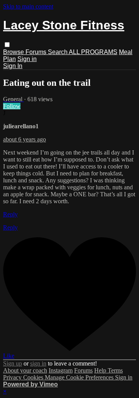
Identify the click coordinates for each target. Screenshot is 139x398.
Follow (11, 106)
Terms (115, 370)
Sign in (27, 59)
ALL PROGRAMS (93, 52)
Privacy (13, 377)
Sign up (12, 363)
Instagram (61, 370)
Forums (36, 52)
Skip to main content (28, 6)
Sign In (12, 66)
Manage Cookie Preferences (80, 377)
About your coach (25, 370)
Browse (14, 52)
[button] (7, 44)
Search (58, 52)
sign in (38, 363)
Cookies (34, 377)
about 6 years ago (24, 139)
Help (101, 370)
